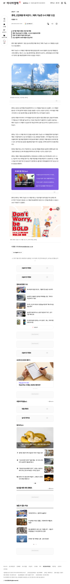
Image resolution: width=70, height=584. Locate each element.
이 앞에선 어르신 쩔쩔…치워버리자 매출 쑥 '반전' (40, 522)
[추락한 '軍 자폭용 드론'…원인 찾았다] (22, 542)
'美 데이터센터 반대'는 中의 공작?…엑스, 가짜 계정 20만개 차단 (40, 321)
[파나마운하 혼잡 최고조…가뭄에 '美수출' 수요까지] (21, 292)
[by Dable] (50, 488)
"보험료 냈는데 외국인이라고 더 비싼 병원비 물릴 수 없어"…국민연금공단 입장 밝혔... (45, 175)
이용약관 (54, 566)
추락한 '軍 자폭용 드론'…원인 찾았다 (38, 539)
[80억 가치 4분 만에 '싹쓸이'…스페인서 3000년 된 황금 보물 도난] (48, 480)
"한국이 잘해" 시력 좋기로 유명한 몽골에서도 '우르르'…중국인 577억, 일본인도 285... (45, 182)
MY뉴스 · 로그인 (54, 3)
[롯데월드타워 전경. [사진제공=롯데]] (35, 79)
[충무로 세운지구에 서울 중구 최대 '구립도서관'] (48, 455)
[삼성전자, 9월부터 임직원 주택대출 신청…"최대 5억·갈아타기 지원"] (21, 300)
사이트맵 (5, 569)
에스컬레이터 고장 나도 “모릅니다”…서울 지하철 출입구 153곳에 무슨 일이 (40, 530)
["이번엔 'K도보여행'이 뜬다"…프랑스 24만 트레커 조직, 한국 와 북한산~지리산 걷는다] (48, 472)
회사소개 (5, 566)
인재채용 (18, 566)
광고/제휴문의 (12, 566)
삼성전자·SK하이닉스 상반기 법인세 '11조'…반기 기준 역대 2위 (39, 313)
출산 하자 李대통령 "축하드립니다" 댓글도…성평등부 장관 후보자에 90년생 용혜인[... (45, 186)
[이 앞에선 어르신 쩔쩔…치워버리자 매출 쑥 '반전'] (22, 525)
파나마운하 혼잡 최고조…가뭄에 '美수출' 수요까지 (40, 289)
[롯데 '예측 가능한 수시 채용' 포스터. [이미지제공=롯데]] (35, 221)
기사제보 (36, 566)
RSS (40, 566)
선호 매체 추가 (29, 23)
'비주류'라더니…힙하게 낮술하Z (37, 513)
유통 (18, 11)
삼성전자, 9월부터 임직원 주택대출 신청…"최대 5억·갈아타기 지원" (40, 297)
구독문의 (30, 566)
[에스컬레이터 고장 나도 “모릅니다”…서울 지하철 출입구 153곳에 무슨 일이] (22, 533)
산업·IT (13, 11)
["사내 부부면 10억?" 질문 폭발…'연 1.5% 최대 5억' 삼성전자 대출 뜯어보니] (48, 464)
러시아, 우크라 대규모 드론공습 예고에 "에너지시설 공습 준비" (40, 305)
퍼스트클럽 (24, 566)
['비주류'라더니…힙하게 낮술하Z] (22, 516)
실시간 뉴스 (25, 3)
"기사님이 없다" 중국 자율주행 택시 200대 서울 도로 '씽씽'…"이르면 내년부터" (45, 178)
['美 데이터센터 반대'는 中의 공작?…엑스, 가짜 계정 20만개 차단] (21, 324)
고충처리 (59, 566)
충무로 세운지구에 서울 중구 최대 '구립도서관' (31, 453)
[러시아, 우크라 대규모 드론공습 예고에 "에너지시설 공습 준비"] (21, 308)
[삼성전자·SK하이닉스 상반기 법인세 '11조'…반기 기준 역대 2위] (21, 316)
